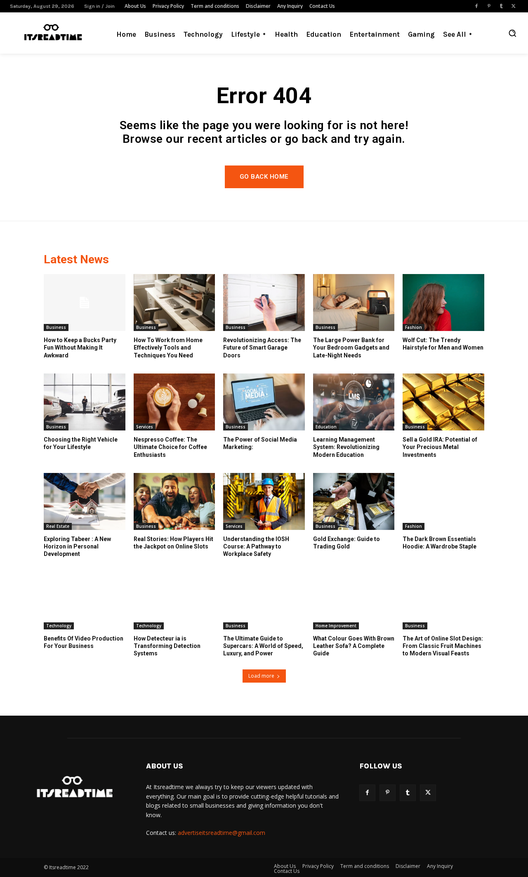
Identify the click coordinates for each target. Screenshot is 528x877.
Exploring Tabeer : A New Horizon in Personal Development (77, 546)
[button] (512, 33)
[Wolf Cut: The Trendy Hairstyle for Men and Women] (443, 302)
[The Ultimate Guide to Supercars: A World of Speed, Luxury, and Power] (264, 600)
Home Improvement (336, 626)
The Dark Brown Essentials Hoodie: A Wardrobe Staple (439, 543)
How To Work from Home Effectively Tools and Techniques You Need (168, 347)
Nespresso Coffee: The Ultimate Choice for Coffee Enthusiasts (170, 447)
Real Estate (57, 526)
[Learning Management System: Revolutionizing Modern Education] (354, 401)
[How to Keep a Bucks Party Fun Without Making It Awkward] (84, 302)
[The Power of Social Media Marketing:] (264, 401)
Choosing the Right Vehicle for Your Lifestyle (81, 443)
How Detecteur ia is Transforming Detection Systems (167, 646)
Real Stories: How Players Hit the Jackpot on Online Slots (173, 543)
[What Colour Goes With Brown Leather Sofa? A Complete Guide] (354, 600)
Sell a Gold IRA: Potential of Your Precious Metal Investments (440, 447)
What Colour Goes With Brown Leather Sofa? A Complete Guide (353, 646)
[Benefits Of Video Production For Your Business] (84, 600)
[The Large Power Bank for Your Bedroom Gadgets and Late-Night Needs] (354, 302)
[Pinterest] (488, 6)
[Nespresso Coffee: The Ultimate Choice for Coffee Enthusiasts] (174, 401)
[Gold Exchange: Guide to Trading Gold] (354, 501)
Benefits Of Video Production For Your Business (83, 642)
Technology (58, 626)
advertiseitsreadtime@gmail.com (221, 833)
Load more (261, 675)
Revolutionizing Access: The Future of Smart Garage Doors (262, 347)
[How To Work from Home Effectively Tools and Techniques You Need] (174, 302)
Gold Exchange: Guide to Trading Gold (346, 543)
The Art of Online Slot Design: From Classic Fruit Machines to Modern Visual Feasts (443, 646)
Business (56, 327)
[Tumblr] (501, 6)
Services (144, 427)
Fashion (413, 327)
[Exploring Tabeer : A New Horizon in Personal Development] (84, 501)
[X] (513, 6)
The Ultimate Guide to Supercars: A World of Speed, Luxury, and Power (263, 646)
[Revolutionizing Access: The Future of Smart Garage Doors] (264, 302)
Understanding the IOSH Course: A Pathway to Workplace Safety (256, 546)
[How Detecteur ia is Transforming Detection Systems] (174, 600)
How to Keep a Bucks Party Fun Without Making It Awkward (80, 347)
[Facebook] (476, 6)
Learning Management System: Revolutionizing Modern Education (346, 447)
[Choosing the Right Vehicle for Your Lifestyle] (84, 401)
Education (326, 427)
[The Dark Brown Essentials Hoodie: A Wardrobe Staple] (443, 501)
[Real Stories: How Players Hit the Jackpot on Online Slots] (174, 501)
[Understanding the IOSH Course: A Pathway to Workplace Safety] (264, 501)
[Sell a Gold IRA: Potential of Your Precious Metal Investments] (443, 401)
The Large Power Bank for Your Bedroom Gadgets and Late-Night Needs (351, 347)
